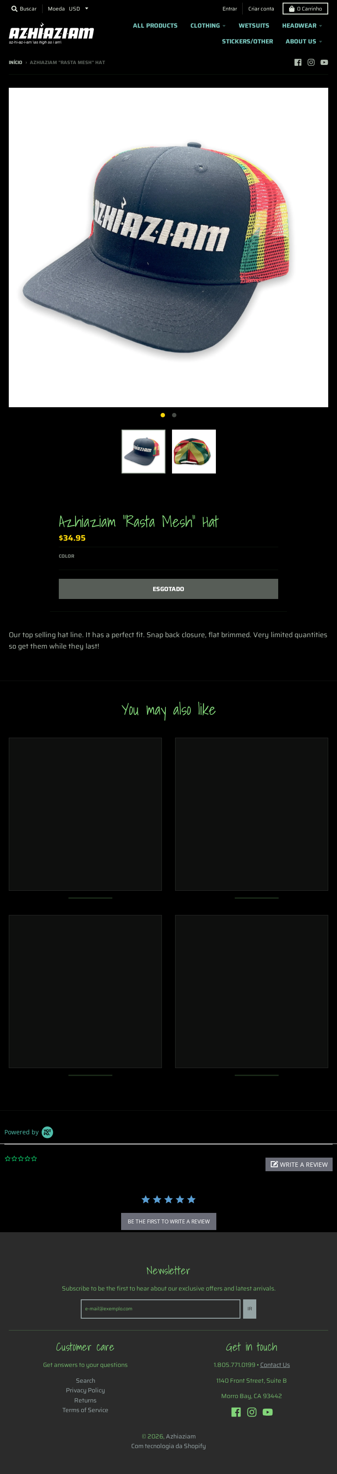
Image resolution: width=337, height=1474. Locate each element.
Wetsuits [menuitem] (254, 25)
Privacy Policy (85, 1390)
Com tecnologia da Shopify (168, 1446)
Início (15, 62)
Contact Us (275, 1365)
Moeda (56, 8)
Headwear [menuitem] (299, 25)
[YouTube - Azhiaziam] (324, 62)
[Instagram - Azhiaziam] (311, 62)
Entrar (229, 8)
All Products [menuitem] (155, 25)
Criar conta (261, 8)
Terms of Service (85, 1410)
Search (85, 1380)
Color (66, 556)
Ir (249, 1309)
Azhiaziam (181, 1436)
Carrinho (309, 8)
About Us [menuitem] (301, 41)
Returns (85, 1400)
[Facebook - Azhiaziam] (298, 62)
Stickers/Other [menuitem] (247, 41)
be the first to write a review (169, 1221)
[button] (299, 1164)
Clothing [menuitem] (205, 25)
